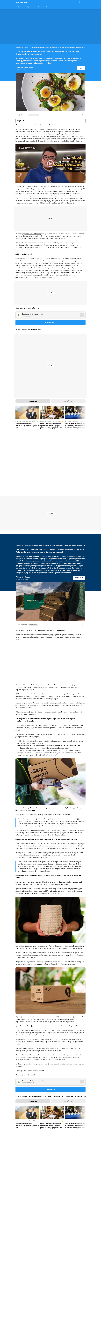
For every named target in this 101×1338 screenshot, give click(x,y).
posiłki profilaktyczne (32, 234)
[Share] (82, 115)
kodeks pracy (36, 329)
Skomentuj (29, 115)
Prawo (40, 7)
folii (56, 1039)
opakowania (21, 955)
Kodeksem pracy (28, 129)
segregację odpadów (40, 826)
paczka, (56, 1096)
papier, (61, 1096)
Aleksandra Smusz (55, 421)
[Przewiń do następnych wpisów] (83, 416)
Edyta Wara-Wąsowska (24, 67)
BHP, (29, 329)
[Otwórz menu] (83, 2)
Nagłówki (20, 121)
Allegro (26, 728)
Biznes (48, 7)
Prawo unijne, (70, 1096)
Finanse (56, 7)
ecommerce (79, 578)
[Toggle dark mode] (79, 2)
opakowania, (47, 1096)
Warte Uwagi (68, 401)
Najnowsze (30, 7)
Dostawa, (38, 1096)
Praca (81, 68)
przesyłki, (80, 1096)
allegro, (31, 1096)
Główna (20, 7)
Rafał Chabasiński (30, 421)
